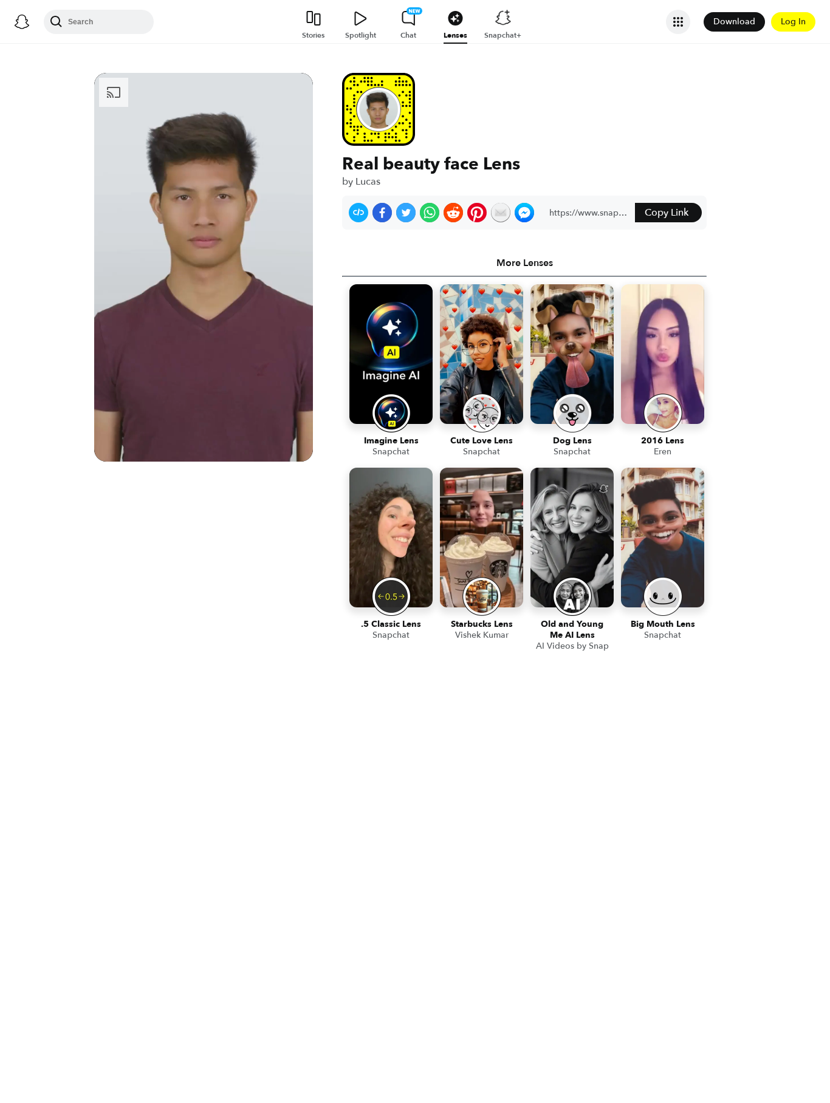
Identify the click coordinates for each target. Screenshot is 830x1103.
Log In (793, 21)
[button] (358, 212)
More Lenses (524, 263)
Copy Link (666, 212)
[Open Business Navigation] (678, 22)
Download (734, 21)
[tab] (524, 263)
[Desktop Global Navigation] (22, 22)
